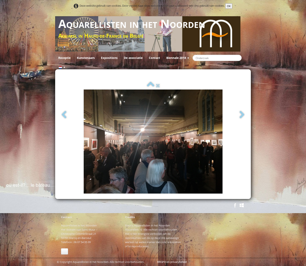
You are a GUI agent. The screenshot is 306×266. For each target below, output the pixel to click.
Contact (154, 58)
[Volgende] (242, 115)
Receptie (64, 58)
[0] (62, 205)
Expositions (109, 58)
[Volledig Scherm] (157, 85)
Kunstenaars (86, 58)
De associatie (133, 58)
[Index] (151, 85)
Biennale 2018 (177, 58)
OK (229, 6)
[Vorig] (64, 115)
